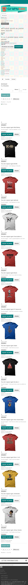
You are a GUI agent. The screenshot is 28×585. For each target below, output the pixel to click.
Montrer (16, 89)
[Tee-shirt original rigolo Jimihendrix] (14, 479)
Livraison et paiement (5, 69)
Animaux (3, 55)
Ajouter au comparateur (6, 139)
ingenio (10, 581)
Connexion (3, 0)
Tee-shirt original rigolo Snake (9, 345)
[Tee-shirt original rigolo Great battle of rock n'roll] (14, 222)
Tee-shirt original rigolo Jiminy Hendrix (11, 530)
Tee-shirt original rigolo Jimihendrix (10, 493)
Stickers (3, 72)
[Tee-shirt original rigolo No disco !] (14, 367)
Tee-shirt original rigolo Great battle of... (11, 236)
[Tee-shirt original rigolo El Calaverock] (14, 294)
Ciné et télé (3, 54)
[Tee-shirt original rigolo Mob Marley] (14, 112)
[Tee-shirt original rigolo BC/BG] (14, 149)
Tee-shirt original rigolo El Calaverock (11, 309)
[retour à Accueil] (2, 79)
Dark (2, 59)
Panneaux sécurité (5, 73)
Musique (3, 63)
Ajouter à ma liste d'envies (6, 137)
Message (3, 58)
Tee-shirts (3, 50)
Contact (2, 74)
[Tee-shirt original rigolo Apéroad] (14, 185)
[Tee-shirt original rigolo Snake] (14, 331)
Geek (2, 56)
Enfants (2, 64)
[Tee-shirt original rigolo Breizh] (14, 258)
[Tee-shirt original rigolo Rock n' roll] (14, 442)
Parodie (2, 52)
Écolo (2, 60)
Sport (2, 68)
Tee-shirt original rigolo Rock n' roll (10, 457)
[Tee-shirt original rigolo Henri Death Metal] (14, 405)
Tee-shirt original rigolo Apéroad (9, 200)
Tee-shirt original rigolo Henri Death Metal (12, 419)
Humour (2, 51)
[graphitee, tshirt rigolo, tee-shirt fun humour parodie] (14, 9)
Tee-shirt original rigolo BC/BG (9, 163)
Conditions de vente (5, 71)
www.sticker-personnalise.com (18, 584)
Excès (2, 61)
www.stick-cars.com (19, 583)
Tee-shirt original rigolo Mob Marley (10, 127)
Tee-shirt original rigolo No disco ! (10, 382)
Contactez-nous (4, 1)
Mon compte (4, 577)
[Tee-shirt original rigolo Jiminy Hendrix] (14, 515)
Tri (1, 89)
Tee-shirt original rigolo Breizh (9, 273)
